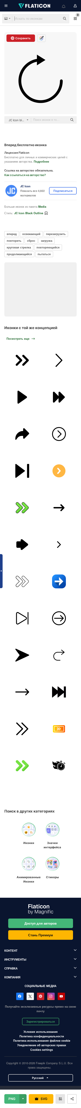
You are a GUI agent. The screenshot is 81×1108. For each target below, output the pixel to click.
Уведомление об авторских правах (41, 1045)
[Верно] (58, 471)
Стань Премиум (40, 935)
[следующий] (22, 471)
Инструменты (15, 959)
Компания (12, 977)
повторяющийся (48, 247)
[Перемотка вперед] (58, 397)
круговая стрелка (19, 247)
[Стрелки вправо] (58, 507)
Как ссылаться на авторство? (25, 175)
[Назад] (58, 544)
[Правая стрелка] (58, 434)
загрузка (46, 240)
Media (42, 206)
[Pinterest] (40, 996)
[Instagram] (51, 996)
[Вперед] (22, 434)
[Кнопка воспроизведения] (22, 397)
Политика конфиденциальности (41, 1036)
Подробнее (41, 161)
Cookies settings (41, 1049)
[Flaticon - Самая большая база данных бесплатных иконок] (35, 5)
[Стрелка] (22, 360)
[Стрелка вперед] (22, 507)
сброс (31, 240)
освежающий (31, 234)
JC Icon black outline (28, 213)
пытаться (44, 254)
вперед (12, 234)
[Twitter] (30, 996)
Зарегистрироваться (40, 1021)
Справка (10, 968)
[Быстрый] (58, 765)
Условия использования (41, 1032)
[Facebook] (20, 996)
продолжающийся (19, 254)
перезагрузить (56, 234)
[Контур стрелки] (22, 544)
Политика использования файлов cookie (41, 1040)
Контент (10, 950)
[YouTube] (61, 996)
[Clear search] (55, 18)
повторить (14, 240)
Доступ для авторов (40, 923)
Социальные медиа (40, 986)
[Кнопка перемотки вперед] (58, 692)
